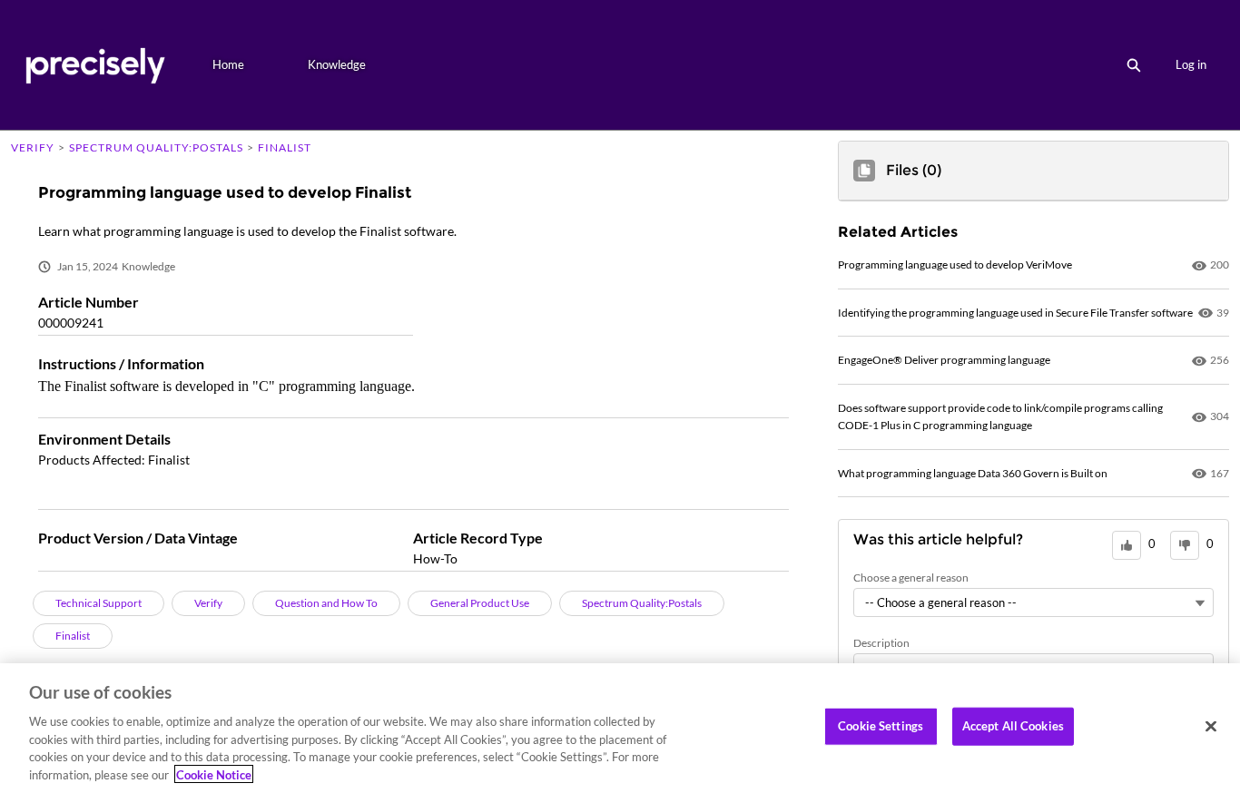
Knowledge (337, 64)
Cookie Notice (213, 774)
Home (228, 64)
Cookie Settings (880, 726)
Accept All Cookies (1013, 726)
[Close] (1211, 727)
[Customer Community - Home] (95, 65)
